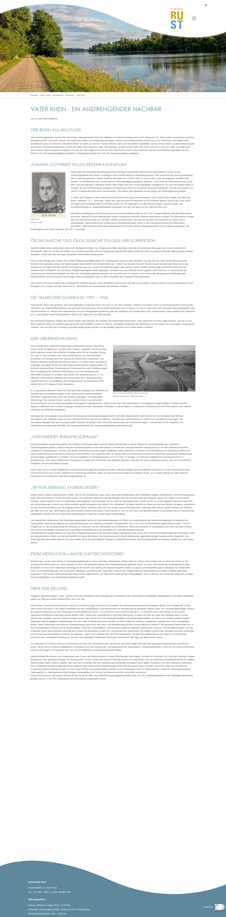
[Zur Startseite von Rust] (177, 18)
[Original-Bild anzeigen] (154, 368)
